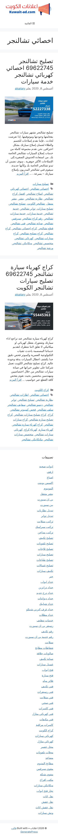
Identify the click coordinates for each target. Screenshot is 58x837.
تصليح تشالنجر (17, 203)
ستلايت (49, 642)
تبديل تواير (47, 516)
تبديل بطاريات (45, 510)
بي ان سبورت (45, 499)
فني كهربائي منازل (42, 714)
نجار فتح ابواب (45, 791)
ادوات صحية (46, 466)
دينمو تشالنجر (35, 404)
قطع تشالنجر (46, 228)
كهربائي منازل (45, 741)
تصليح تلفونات (45, 543)
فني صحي (47, 703)
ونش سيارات (45, 813)
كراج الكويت (42, 390)
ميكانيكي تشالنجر (22, 243)
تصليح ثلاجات (45, 549)
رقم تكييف (47, 631)
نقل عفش (47, 802)
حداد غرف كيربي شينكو (39, 609)
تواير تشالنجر (27, 208)
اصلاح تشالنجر (35, 193)
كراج (50, 414)
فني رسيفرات (45, 692)
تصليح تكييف (46, 538)
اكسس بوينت (45, 483)
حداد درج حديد (44, 593)
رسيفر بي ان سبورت (41, 626)
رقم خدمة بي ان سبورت (39, 637)
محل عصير (47, 747)
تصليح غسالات (45, 565)
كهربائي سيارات (44, 736)
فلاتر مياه (48, 681)
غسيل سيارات (45, 664)
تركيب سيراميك (44, 527)
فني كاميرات (46, 708)
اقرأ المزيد (23, 173)
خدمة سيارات (35, 213)
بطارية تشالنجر (34, 198)
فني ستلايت (46, 697)
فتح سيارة (47, 675)
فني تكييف (47, 686)
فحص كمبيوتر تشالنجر (23, 409)
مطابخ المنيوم (45, 763)
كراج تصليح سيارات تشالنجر (30, 414)
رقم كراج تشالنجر (33, 218)
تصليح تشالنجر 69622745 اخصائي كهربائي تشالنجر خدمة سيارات (29, 71)
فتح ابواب (47, 670)
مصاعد (49, 758)
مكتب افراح (46, 780)
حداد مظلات (46, 615)
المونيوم (48, 488)
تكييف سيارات (45, 571)
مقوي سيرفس (45, 769)
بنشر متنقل (46, 494)
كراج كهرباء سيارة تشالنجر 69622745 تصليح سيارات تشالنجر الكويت (29, 277)
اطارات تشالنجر (19, 394)
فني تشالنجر (18, 223)
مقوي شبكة (46, 774)
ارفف (50, 472)
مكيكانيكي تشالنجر (32, 439)
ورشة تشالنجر (45, 248)
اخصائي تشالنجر (39, 188)
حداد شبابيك (46, 604)
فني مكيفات (46, 719)
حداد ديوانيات (45, 598)
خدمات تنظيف (45, 620)
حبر (51, 576)
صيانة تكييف (46, 659)
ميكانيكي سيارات (43, 785)
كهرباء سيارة (46, 429)
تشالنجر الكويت (36, 203)
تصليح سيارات (41, 184)
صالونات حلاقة (45, 653)
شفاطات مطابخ (44, 648)
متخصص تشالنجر (43, 243)
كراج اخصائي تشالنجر (24, 228)
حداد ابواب (47, 582)
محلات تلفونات (44, 752)
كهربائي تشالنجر (24, 238)
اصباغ (50, 477)
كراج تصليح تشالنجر (31, 233)
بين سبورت (46, 505)
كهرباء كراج (30, 429)
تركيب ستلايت (45, 521)
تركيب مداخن (45, 532)
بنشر (21, 198)
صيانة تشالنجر (35, 223)
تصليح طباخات (45, 560)
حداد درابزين (46, 587)
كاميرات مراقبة (44, 725)
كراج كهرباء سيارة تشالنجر (28, 424)
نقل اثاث (48, 796)
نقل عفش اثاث (44, 807)
